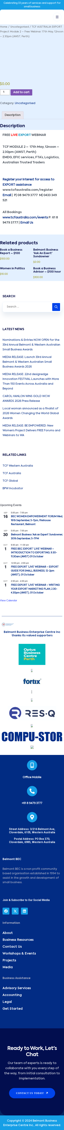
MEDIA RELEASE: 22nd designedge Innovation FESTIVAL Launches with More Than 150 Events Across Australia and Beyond (31, 381)
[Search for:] (32, 307)
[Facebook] (6, 911)
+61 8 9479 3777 (32, 803)
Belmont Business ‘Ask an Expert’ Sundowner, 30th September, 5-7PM (37, 536)
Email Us (26, 222)
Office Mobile (32, 777)
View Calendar (8, 600)
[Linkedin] (24, 911)
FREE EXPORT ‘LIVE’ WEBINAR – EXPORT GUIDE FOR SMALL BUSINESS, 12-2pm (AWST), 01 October (35, 571)
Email (7, 195)
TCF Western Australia (18, 466)
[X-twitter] (15, 911)
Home (3, 27)
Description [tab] (13, 115)
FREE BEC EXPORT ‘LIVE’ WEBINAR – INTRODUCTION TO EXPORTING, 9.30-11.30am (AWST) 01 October (34, 553)
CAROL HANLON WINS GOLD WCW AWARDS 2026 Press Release (26, 398)
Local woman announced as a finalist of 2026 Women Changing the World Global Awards (31, 413)
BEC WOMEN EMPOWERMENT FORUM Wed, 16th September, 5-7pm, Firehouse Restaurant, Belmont (37, 520)
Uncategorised (19, 27)
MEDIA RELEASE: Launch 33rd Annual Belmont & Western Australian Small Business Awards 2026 (27, 362)
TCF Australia (12, 473)
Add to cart (21, 92)
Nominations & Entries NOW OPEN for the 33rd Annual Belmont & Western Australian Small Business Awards (31, 345)
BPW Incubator (13, 488)
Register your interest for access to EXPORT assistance (28, 182)
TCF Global (10, 481)
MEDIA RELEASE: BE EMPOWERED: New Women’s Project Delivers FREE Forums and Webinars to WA (31, 430)
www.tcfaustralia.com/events (25, 217)
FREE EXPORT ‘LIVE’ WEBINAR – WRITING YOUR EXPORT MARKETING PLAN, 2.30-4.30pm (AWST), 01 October (35, 589)
